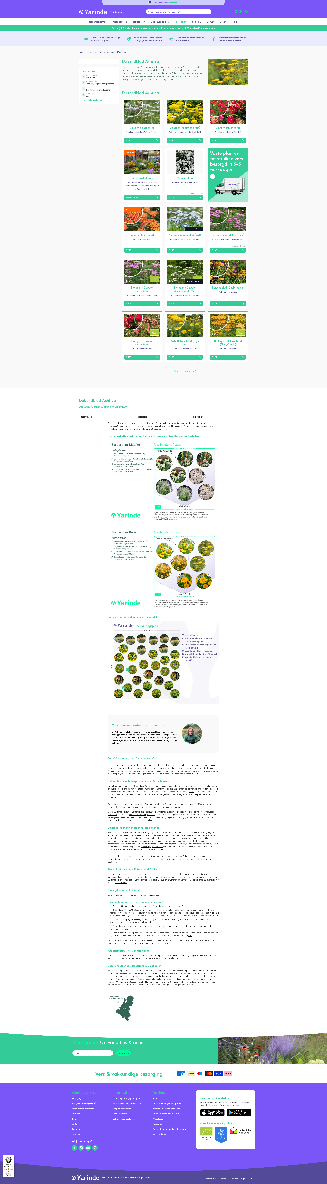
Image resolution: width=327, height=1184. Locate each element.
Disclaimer (233, 1178)
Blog (155, 1098)
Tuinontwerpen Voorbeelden (166, 1113)
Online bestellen (119, 1113)
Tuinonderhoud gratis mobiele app (169, 1128)
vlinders (175, 933)
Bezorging (76, 1098)
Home (81, 52)
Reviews (75, 1118)
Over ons (76, 1113)
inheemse (123, 765)
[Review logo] (221, 1135)
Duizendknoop (121, 883)
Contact (75, 1123)
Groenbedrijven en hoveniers (166, 1108)
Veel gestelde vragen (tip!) (84, 1103)
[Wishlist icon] (157, 103)
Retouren (76, 1134)
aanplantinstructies (164, 956)
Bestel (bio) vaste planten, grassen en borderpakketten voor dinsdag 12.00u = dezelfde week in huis (163, 28)
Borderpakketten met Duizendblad (165, 836)
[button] (246, 11)
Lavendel (120, 795)
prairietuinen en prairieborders (155, 941)
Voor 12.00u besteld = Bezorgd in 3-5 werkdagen (105, 39)
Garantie (157, 1123)
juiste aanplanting (176, 818)
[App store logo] (212, 1112)
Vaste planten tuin (95, 52)
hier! (190, 936)
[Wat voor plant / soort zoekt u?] (148, 12)
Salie (191, 792)
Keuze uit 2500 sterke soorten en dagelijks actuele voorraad (148, 39)
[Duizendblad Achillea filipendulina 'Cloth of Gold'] (163, 662)
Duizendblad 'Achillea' (116, 52)
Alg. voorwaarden (248, 1178)
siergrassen (147, 77)
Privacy (223, 1178)
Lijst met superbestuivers (123, 1118)
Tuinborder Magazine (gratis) (167, 1103)
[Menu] (12, 1156)
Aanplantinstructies (121, 1108)
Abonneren (123, 1053)
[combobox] (178, 11)
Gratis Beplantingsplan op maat (127, 1098)
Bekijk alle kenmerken (90, 100)
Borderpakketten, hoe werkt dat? (127, 1103)
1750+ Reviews (162, 3)
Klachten (76, 1128)
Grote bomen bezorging (83, 1108)
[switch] (8, 1174)
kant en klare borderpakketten (142, 815)
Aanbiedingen (159, 1134)
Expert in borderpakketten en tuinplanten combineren (232, 39)
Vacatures (158, 1118)
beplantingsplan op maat (152, 847)
